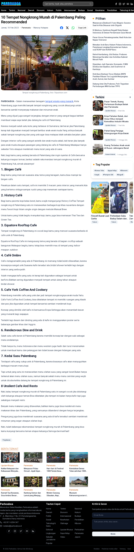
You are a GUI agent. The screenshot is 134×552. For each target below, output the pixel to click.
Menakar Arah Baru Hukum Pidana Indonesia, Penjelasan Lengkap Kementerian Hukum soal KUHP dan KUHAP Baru (112, 47)
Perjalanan (6, 440)
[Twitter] (124, 4)
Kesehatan (100, 10)
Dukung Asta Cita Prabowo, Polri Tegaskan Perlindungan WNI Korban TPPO (111, 85)
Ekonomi (40, 10)
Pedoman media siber (110, 549)
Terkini (12, 10)
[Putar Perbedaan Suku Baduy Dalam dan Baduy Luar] (119, 197)
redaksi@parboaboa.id (12, 526)
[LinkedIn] (132, 4)
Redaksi (97, 549)
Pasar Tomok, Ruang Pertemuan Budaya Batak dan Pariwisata (116, 104)
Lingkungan (51, 533)
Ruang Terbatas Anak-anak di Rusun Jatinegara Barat (117, 146)
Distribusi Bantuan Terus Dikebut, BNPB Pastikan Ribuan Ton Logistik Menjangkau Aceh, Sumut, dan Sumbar (110, 76)
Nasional (21, 10)
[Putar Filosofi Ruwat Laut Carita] (100, 197)
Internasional (70, 10)
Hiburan (78, 523)
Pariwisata (79, 533)
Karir (129, 549)
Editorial (49, 530)
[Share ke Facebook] (61, 27)
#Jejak (96, 175)
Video (62, 537)
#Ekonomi (123, 170)
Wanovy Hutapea (40, 28)
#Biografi (120, 175)
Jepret (77, 537)
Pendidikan (112, 10)
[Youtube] (128, 4)
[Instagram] (120, 4)
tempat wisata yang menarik (59, 101)
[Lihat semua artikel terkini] (130, 97)
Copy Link (82, 28)
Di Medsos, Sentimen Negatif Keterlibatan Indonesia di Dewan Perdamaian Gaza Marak (112, 31)
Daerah (31, 10)
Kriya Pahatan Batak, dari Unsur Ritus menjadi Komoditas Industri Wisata (116, 119)
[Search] (91, 4)
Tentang (122, 549)
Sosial (90, 10)
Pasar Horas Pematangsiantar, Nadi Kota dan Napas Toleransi (112, 38)
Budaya (81, 10)
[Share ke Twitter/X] (67, 27)
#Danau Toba (99, 170)
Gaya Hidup (65, 533)
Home (3, 10)
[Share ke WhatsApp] (73, 27)
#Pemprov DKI (108, 175)
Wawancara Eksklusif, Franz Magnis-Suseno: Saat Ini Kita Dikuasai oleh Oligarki (112, 24)
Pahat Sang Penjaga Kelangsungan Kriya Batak (116, 132)
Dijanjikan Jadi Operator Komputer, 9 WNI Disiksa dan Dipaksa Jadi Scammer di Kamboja (110, 66)
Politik (59, 10)
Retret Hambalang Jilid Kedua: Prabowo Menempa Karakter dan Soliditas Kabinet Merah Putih (110, 57)
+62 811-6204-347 (10, 522)
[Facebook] (116, 4)
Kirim (113, 534)
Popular (49, 543)
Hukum (50, 10)
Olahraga (64, 523)
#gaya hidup (112, 170)
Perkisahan (79, 530)
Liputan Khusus (66, 530)
